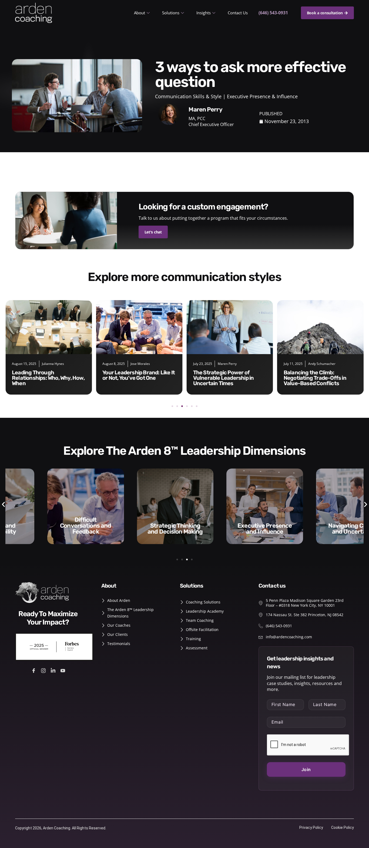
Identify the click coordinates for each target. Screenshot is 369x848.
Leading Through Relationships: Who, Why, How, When (48, 377)
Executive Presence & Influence (262, 96)
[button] (172, 406)
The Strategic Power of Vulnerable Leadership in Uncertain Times (223, 377)
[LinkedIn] (54, 670)
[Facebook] (34, 670)
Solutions (170, 12)
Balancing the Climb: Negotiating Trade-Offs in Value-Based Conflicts (315, 377)
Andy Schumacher (322, 363)
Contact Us (238, 12)
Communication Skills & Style (188, 96)
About (139, 12)
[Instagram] (44, 670)
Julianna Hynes (53, 363)
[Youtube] (64, 670)
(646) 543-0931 (273, 13)
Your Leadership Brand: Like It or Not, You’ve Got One (138, 375)
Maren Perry (227, 363)
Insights (203, 12)
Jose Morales (140, 363)
